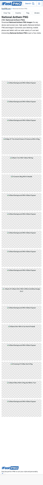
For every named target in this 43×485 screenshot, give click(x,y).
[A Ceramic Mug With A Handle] (21, 183)
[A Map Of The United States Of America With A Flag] (21, 146)
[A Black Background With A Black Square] (21, 89)
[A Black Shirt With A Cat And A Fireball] (21, 333)
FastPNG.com (6, 8)
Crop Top (7, 13)
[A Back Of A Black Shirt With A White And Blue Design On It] (21, 295)
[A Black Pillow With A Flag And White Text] (21, 389)
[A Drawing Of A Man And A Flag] (21, 370)
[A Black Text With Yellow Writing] (21, 164)
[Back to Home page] (12, 3)
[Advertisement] (21, 57)
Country (18, 13)
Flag (27, 13)
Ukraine (37, 13)
